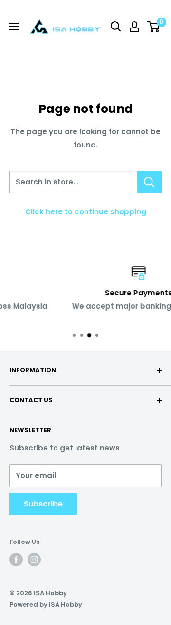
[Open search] (116, 26)
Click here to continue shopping (85, 212)
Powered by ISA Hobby (46, 604)
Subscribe (43, 503)
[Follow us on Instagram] (34, 559)
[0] (154, 26)
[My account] (134, 26)
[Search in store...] (149, 182)
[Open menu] (14, 26)
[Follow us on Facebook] (16, 559)
